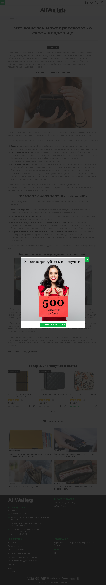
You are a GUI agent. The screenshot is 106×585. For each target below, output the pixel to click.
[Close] (87, 259)
